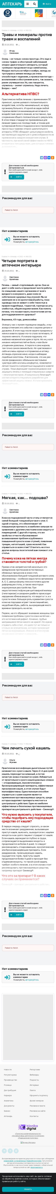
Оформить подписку (39, 1095)
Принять (28, 1189)
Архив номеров (36, 1101)
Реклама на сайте (38, 1111)
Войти (48, 4)
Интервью (34, 1085)
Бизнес (7, 1111)
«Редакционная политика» (28, 1138)
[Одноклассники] (52, 157)
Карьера (8, 1095)
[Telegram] (41, 157)
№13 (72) (29, 30)
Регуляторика (10, 1075)
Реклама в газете (37, 1106)
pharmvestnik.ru (37, 1167)
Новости (8, 1070)
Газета (33, 1090)
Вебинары (34, 1075)
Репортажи (35, 1070)
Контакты (34, 1116)
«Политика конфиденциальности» (28, 1134)
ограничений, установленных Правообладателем (22, 1161)
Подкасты (34, 1080)
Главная (5, 30)
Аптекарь (13, 30)
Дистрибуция (10, 1090)
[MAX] (45, 157)
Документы (9, 1106)
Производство (10, 1080)
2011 (21, 30)
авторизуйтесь (32, 242)
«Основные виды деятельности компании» (28, 1136)
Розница (7, 1085)
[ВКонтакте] (49, 157)
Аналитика (8, 1101)
